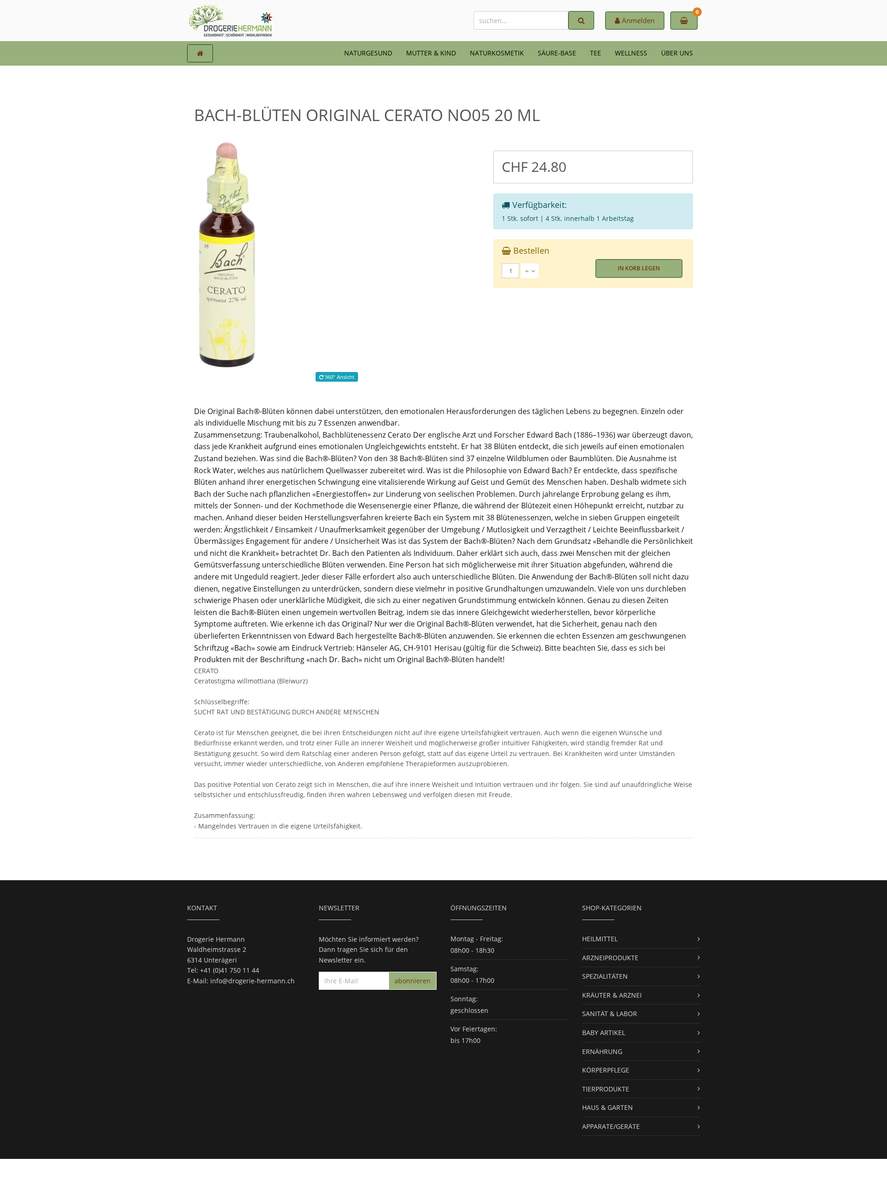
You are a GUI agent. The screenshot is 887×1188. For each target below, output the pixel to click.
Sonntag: (464, 998)
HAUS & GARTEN (607, 1107)
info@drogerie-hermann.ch (252, 980)
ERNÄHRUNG (602, 1051)
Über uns (677, 53)
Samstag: (464, 968)
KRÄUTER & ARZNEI (612, 995)
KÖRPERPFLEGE (605, 1070)
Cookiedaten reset (478, 1173)
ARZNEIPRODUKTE (610, 957)
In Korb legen (639, 268)
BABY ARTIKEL (603, 1032)
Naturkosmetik (497, 53)
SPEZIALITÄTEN (605, 976)
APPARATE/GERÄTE (611, 1126)
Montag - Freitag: (476, 938)
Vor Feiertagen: (473, 1028)
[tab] (593, 270)
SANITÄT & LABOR (609, 1013)
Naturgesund (368, 53)
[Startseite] (200, 53)
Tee (595, 53)
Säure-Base (557, 53)
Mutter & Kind (431, 53)
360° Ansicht (338, 376)
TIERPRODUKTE (605, 1088)
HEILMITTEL (600, 938)
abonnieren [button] (413, 980)
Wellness (631, 53)
